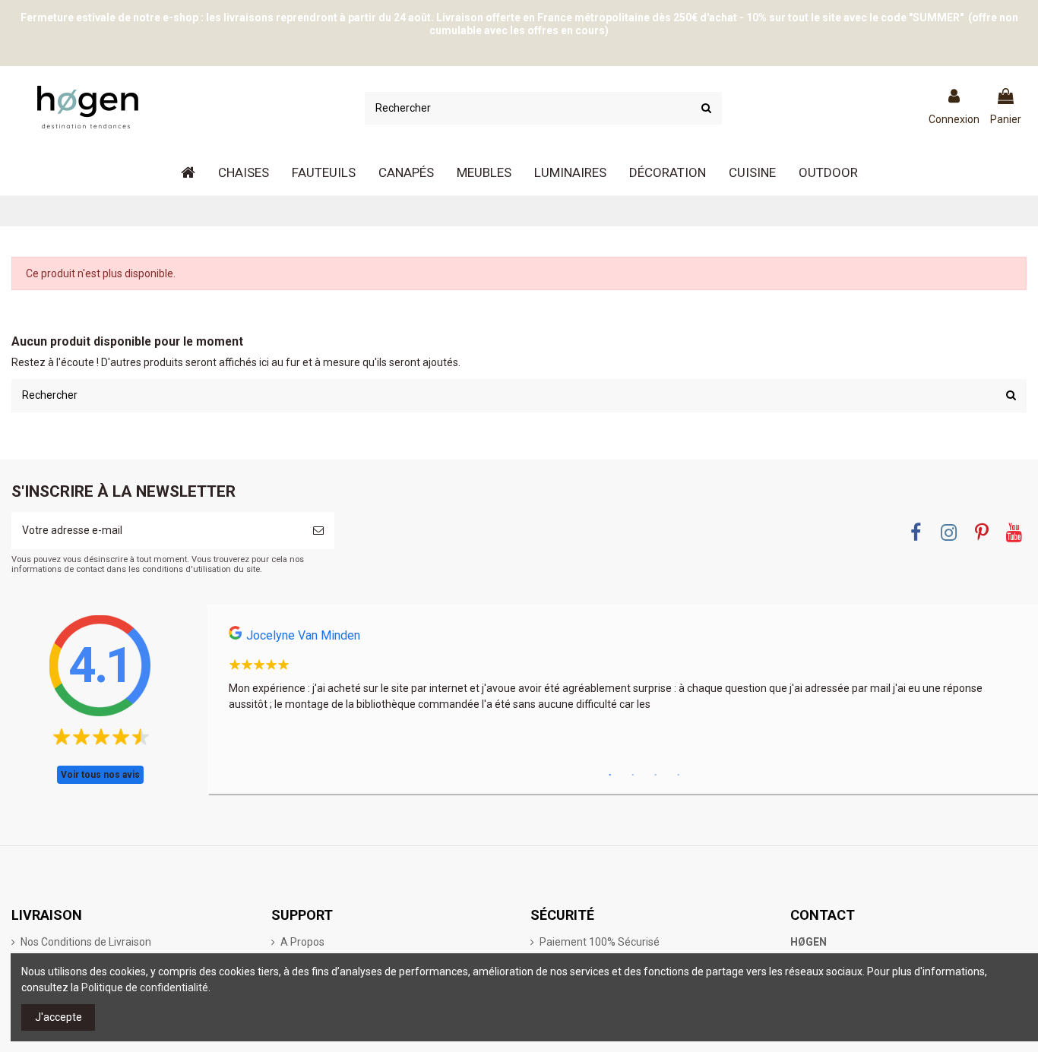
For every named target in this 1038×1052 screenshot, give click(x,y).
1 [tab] (610, 775)
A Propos (302, 942)
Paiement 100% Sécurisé (600, 942)
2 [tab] (633, 775)
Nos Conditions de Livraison (86, 942)
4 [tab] (678, 775)
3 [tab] (655, 775)
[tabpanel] (623, 673)
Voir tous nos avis (100, 774)
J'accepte (58, 1017)
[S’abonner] (318, 530)
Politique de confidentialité (144, 987)
